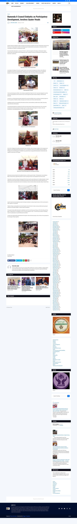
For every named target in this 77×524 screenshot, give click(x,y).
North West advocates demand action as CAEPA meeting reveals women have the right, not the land (60, 409)
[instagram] (65, 32)
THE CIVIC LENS (15, 266)
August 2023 (55, 254)
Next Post (47, 307)
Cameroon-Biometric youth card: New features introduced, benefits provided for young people (60, 448)
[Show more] (31, 260)
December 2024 (56, 238)
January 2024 (55, 248)
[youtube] (69, 1)
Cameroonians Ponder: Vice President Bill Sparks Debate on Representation (42, 288)
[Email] (28, 260)
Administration (55, 339)
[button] (69, 3)
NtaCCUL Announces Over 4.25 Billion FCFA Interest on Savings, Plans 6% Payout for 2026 (64, 61)
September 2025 (56, 229)
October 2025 (55, 228)
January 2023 (55, 262)
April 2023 (55, 259)
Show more (57, 137)
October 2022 (55, 266)
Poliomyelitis (62, 96)
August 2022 (55, 268)
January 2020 (55, 305)
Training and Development (59, 107)
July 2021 (54, 284)
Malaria (65, 94)
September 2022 (56, 267)
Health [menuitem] (59, 3)
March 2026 (55, 225)
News (56, 96)
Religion (54, 358)
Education (61, 87)
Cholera (62, 83)
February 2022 (55, 275)
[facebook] (65, 1)
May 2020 (54, 300)
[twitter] (67, 1)
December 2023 (56, 249)
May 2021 (54, 286)
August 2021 (55, 282)
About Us (10, 0)
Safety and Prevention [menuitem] (16, 6)
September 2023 (56, 253)
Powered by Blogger (57, 112)
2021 (61, 180)
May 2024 (54, 245)
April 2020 (55, 301)
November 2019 (56, 307)
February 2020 (55, 304)
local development (57, 94)
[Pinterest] (26, 260)
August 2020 (55, 296)
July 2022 (54, 269)
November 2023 (56, 251)
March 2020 (55, 302)
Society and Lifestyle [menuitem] (45, 3)
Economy (54, 484)
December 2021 (56, 278)
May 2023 (54, 258)
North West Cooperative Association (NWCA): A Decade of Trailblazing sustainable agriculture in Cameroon (64, 54)
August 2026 (55, 221)
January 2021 (55, 291)
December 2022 (56, 264)
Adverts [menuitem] (54, 3)
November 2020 (56, 293)
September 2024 (56, 241)
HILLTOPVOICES (56, 402)
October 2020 (55, 294)
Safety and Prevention (63, 103)
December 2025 (56, 226)
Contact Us (15, 0)
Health (54, 487)
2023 (61, 176)
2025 (61, 171)
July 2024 (54, 242)
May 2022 (54, 272)
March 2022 (55, 274)
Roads (55, 103)
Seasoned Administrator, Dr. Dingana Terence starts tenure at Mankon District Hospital (13, 288)
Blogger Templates (26, 516)
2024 (61, 173)
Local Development (56, 493)
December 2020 (56, 292)
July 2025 (54, 231)
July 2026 (54, 222)
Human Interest (56, 488)
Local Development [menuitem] (30, 3)
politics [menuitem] (16, 3)
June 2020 (55, 299)
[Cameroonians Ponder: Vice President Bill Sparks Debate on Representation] (42, 281)
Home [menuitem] (12, 3)
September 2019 (56, 309)
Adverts (56, 83)
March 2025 (55, 234)
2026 (61, 169)
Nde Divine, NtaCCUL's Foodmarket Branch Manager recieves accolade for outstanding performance (27, 288)
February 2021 (55, 289)
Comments (56, 164)
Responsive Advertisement (38, 8)
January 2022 (55, 276)
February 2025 (55, 235)
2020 (61, 182)
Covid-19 (56, 85)
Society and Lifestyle (56, 490)
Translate (61, 425)
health (66, 89)
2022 (61, 178)
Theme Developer (13, 516)
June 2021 (55, 285)
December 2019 (56, 306)
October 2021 (55, 280)
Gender (54, 489)
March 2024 (55, 247)
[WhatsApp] (24, 260)
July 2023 (54, 255)
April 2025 (55, 233)
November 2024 (56, 239)
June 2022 (55, 271)
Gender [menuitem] (37, 3)
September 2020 (56, 295)
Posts (55, 163)
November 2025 (56, 227)
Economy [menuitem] (22, 3)
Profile (61, 98)
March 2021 (55, 288)
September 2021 (56, 281)
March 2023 (55, 260)
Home (7, 0)
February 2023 (55, 261)
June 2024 (55, 244)
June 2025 (55, 232)
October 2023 (55, 252)
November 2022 (56, 265)
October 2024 (55, 240)
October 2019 (55, 308)
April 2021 (55, 287)
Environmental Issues (58, 89)
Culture (56, 87)
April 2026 (55, 224)
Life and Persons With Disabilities (60, 92)
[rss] (70, 509)
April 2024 (55, 246)
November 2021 (56, 279)
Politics (56, 98)
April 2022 (55, 273)
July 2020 (54, 298)
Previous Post (9, 307)
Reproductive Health (56, 359)
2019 (61, 184)
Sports (64, 105)
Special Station (57, 105)
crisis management (64, 85)
